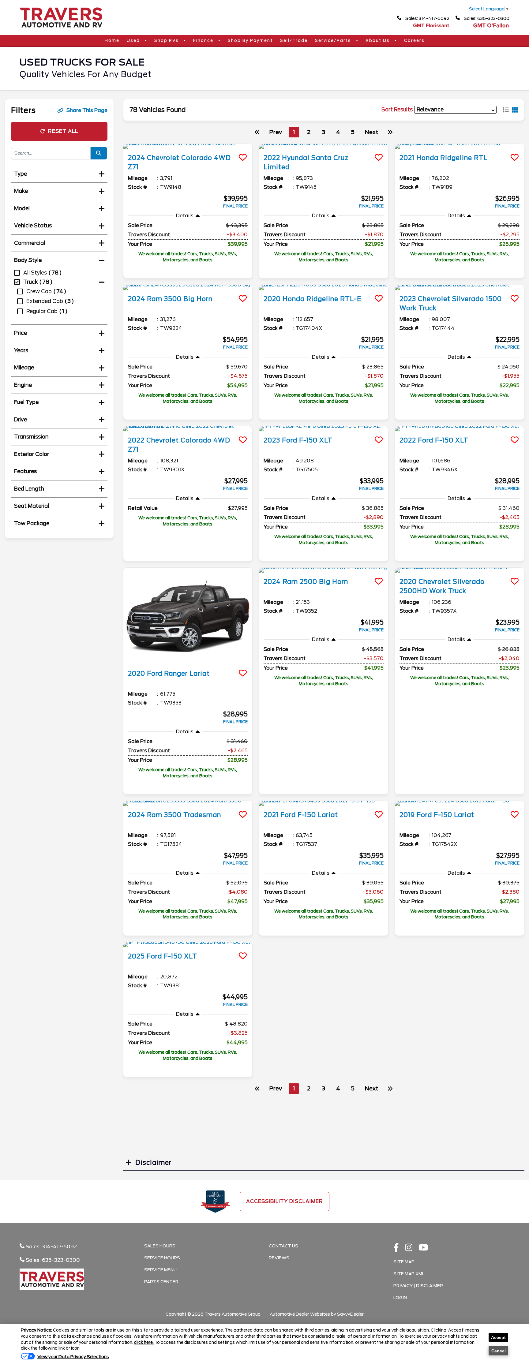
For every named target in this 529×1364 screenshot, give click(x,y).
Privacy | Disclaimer (418, 1285)
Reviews (279, 1257)
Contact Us (283, 1245)
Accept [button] (498, 1337)
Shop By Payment (250, 40)
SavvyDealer (350, 1314)
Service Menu (160, 1269)
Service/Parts (334, 40)
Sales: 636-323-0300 (486, 18)
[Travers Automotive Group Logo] (61, 29)
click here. (144, 1342)
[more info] (188, 146)
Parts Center (161, 1281)
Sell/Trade (294, 40)
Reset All (63, 131)
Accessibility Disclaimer (284, 1201)
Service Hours (162, 1257)
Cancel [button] (498, 1350)
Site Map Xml (409, 1273)
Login (400, 1297)
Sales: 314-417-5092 (426, 18)
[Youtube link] (423, 1248)
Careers (414, 40)
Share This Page (86, 110)
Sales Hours (159, 1245)
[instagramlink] (409, 1248)
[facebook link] (396, 1248)
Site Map (404, 1261)
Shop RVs (167, 40)
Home (112, 40)
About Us (378, 40)
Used (134, 40)
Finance (204, 40)
